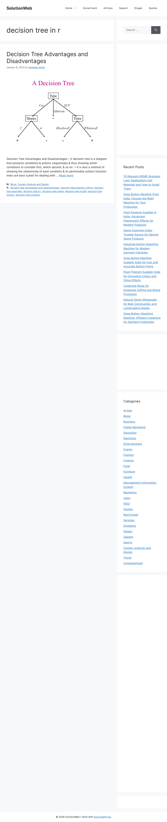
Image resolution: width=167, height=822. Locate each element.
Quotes (153, 8)
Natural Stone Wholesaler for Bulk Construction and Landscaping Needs (140, 304)
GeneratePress (102, 816)
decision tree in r (32, 191)
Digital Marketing (134, 427)
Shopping (129, 525)
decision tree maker (53, 191)
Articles (108, 8)
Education (130, 432)
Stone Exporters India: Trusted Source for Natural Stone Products (140, 234)
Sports (127, 542)
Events (127, 449)
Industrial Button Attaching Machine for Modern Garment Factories (140, 248)
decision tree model (76, 191)
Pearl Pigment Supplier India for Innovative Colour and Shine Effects (141, 276)
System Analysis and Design (33, 184)
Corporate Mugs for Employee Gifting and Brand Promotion (141, 290)
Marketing (130, 492)
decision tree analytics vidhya (77, 187)
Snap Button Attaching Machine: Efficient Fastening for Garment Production (141, 318)
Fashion (128, 455)
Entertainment (132, 444)
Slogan (138, 8)
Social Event (90, 8)
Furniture (129, 471)
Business (129, 421)
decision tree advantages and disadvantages (34, 187)
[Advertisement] (141, 99)
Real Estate (130, 514)
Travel (127, 557)
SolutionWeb (19, 8)
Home (68, 8)
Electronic (129, 438)
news (126, 498)
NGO (126, 503)
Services (129, 520)
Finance (128, 460)
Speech (123, 8)
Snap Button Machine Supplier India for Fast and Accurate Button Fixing (140, 262)
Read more (66, 175)
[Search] (155, 30)
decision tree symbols (28, 194)
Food (126, 466)
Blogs (13, 184)
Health (127, 477)
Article (127, 410)
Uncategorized (133, 563)
